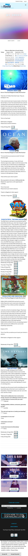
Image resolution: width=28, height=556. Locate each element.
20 (23, 59)
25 (20, 60)
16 (18, 59)
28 (11, 62)
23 (18, 60)
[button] (25, 5)
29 (12, 62)
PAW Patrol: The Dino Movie (12, 219)
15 (16, 59)
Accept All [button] (4, 554)
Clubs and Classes (14, 502)
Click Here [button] (14, 463)
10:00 (16, 263)
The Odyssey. (12, 368)
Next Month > (25, 55)
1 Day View (5, 66)
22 (16, 60)
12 (22, 57)
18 (20, 59)
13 (23, 57)
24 (19, 60)
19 (22, 59)
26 (8, 62)
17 (19, 59)
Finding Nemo (12, 91)
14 (15, 59)
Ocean (12, 151)
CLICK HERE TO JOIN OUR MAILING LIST (14, 515)
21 (15, 60)
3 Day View (11, 66)
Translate (18, 507)
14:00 (16, 267)
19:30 (14, 196)
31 (5, 64)
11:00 (13, 127)
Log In (25, 1)
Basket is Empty (19, 1)
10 (19, 57)
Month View (23, 66)
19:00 (16, 432)
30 (13, 62)
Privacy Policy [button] (14, 550)
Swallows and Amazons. (12, 296)
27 (9, 62)
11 (20, 57)
